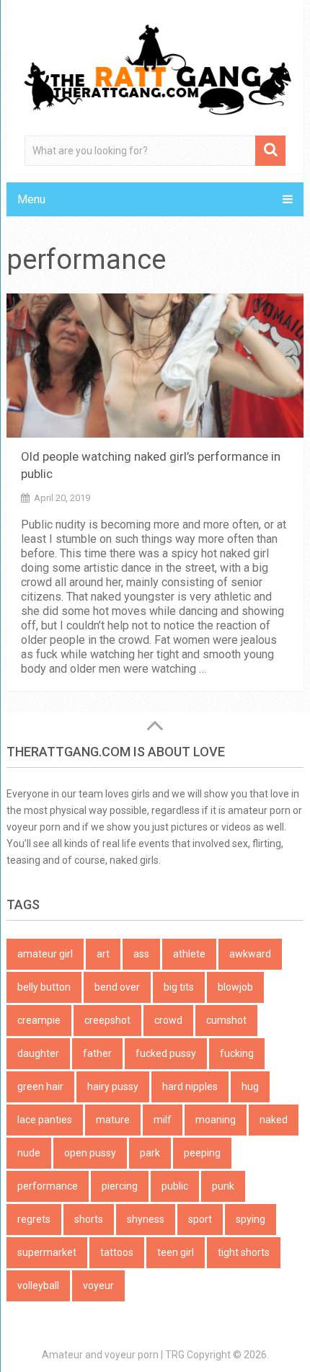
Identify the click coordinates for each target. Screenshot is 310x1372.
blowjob (235, 987)
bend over (117, 987)
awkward (250, 954)
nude (28, 1153)
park (150, 1153)
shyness (145, 1219)
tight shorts (244, 1252)
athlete (189, 954)
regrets (33, 1219)
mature (113, 1119)
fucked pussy (166, 1053)
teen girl (175, 1252)
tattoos (116, 1252)
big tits (179, 987)
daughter (38, 1053)
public (174, 1186)
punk (223, 1186)
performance (47, 1186)
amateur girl (45, 954)
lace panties (44, 1119)
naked (274, 1119)
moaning (215, 1119)
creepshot (107, 1020)
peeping (202, 1153)
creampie (39, 1020)
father (97, 1053)
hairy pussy (112, 1086)
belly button (44, 987)
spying (250, 1219)
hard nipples (190, 1086)
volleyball (38, 1285)
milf (163, 1119)
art (103, 954)
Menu (31, 199)
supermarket (46, 1252)
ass (141, 954)
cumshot (226, 1020)
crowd (168, 1020)
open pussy (90, 1153)
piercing (120, 1186)
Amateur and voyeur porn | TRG (113, 1354)
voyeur (98, 1285)
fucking (237, 1053)
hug (250, 1086)
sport (200, 1219)
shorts (88, 1219)
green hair (40, 1086)
